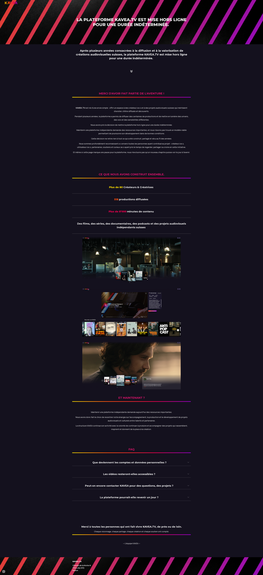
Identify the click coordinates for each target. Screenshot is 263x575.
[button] (188, 462)
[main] (131, 22)
